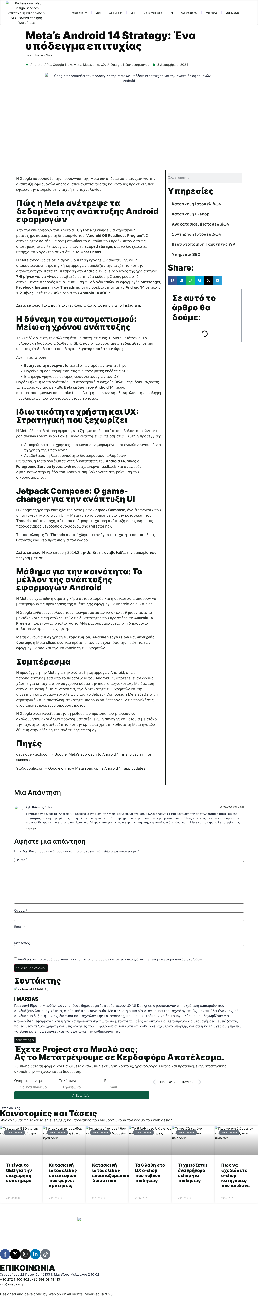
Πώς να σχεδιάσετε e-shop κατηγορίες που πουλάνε (235, 1175)
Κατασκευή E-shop (190, 214)
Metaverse (91, 65)
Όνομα (20, 910)
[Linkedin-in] (35, 1254)
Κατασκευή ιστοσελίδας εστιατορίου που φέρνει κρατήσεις (63, 1175)
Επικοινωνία (232, 12)
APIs (47, 65)
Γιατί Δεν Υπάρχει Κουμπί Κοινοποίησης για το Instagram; (91, 305)
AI (172, 12)
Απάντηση (31, 828)
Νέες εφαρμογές (136, 65)
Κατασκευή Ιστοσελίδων (197, 204)
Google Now (62, 65)
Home (29, 54)
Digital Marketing (152, 12)
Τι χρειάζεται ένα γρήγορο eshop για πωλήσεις (192, 1173)
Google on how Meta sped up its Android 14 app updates (96, 768)
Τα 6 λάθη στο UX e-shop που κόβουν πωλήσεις (150, 1173)
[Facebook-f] (5, 1254)
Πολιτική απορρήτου (17, 1299)
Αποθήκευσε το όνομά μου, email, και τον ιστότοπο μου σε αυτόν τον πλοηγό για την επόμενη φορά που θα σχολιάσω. (110, 959)
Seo (133, 12)
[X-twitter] (15, 1254)
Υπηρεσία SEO (186, 254)
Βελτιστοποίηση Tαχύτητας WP (203, 244)
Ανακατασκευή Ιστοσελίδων (200, 224)
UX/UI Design (111, 65)
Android (36, 65)
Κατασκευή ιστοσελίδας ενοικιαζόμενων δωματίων (110, 1173)
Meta (77, 65)
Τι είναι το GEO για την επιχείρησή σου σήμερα (19, 1173)
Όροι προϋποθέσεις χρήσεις (62, 1299)
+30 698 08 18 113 (45, 1279)
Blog (98, 12)
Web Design (115, 12)
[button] (172, 280)
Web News (211, 12)
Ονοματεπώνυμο (28, 1081)
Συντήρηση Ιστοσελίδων (197, 234)
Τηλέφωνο (68, 1081)
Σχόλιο (20, 859)
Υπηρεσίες (77, 12)
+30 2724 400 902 (14, 1279)
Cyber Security (189, 12)
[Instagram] (25, 1254)
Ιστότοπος (22, 943)
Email (19, 926)
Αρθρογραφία (25, 1040)
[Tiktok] (45, 1254)
